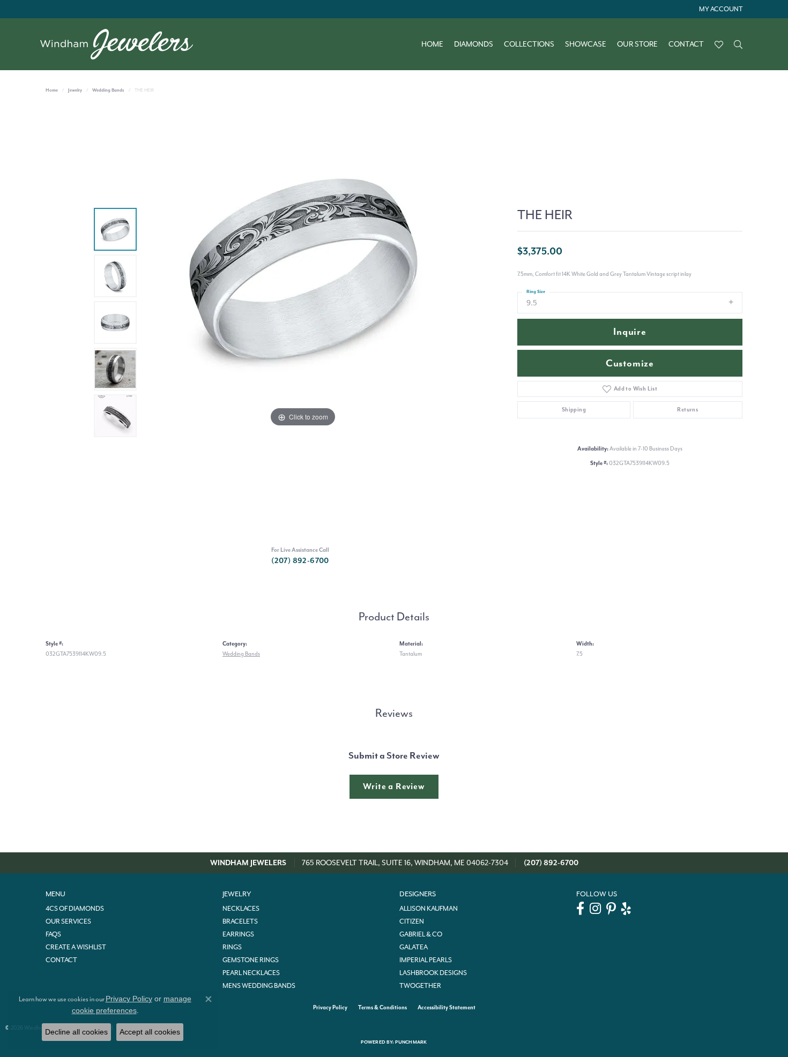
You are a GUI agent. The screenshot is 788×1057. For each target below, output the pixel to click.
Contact (686, 44)
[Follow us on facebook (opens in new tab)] (580, 908)
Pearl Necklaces (251, 973)
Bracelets (240, 921)
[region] (303, 322)
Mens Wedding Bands (258, 985)
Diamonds (473, 44)
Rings (232, 947)
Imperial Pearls (425, 960)
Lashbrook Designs (433, 973)
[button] (719, 9)
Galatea (413, 947)
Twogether (420, 985)
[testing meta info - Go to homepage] (122, 44)
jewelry (75, 90)
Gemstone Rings (250, 960)
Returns (687, 409)
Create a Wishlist (76, 947)
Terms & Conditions (382, 1007)
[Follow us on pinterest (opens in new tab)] (611, 908)
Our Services (68, 921)
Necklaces (240, 908)
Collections (529, 44)
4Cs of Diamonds (75, 908)
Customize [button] (630, 363)
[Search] (738, 44)
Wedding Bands (108, 90)
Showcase (585, 44)
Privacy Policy (330, 1007)
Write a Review (394, 786)
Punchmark (411, 1042)
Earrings (238, 934)
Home (432, 44)
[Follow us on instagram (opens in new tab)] (595, 908)
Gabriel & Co (420, 934)
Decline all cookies (76, 1032)
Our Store (637, 44)
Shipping (574, 409)
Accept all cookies (150, 1032)
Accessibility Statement (446, 1007)
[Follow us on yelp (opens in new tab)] (626, 908)
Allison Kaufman (428, 908)
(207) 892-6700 (300, 560)
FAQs (53, 934)
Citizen (411, 921)
